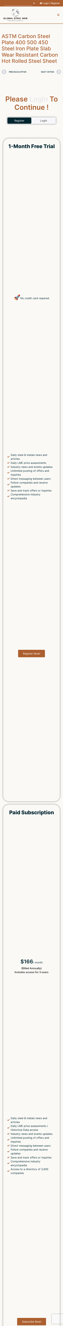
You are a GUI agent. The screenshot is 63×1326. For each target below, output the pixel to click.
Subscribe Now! (31, 1321)
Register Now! (31, 653)
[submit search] (34, 3)
